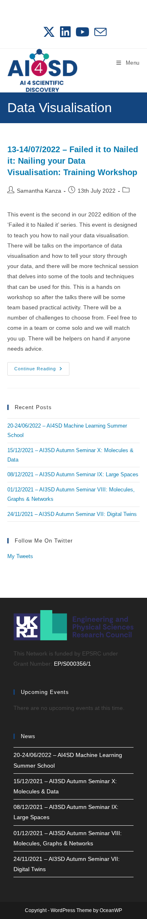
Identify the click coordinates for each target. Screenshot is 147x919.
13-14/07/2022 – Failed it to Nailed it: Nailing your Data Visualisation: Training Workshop (72, 161)
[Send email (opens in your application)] (99, 32)
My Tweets (20, 556)
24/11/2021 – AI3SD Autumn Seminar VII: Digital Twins (72, 514)
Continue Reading (41, 371)
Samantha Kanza (39, 190)
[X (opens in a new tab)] (49, 32)
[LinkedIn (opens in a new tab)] (65, 32)
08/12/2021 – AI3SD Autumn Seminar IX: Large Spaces (72, 474)
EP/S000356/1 (72, 663)
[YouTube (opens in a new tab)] (82, 32)
